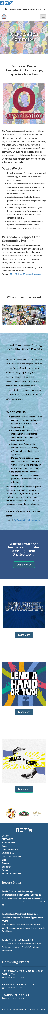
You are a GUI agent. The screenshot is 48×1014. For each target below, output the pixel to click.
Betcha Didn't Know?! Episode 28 (17, 940)
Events (5, 846)
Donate (5, 863)
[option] (11, 813)
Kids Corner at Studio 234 (15, 995)
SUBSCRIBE (7, 839)
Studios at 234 (9, 853)
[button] (43, 16)
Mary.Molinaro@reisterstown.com (25, 274)
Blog (4, 860)
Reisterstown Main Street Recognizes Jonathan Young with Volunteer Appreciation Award (22, 917)
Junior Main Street (10, 849)
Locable (43, 1009)
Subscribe (6, 867)
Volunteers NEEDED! (11, 873)
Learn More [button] (24, 635)
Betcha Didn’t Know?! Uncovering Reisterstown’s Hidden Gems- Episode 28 (21, 893)
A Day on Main (8, 842)
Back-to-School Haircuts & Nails (19, 984)
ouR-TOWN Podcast (11, 856)
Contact (5, 836)
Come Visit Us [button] (24, 564)
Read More (7, 931)
